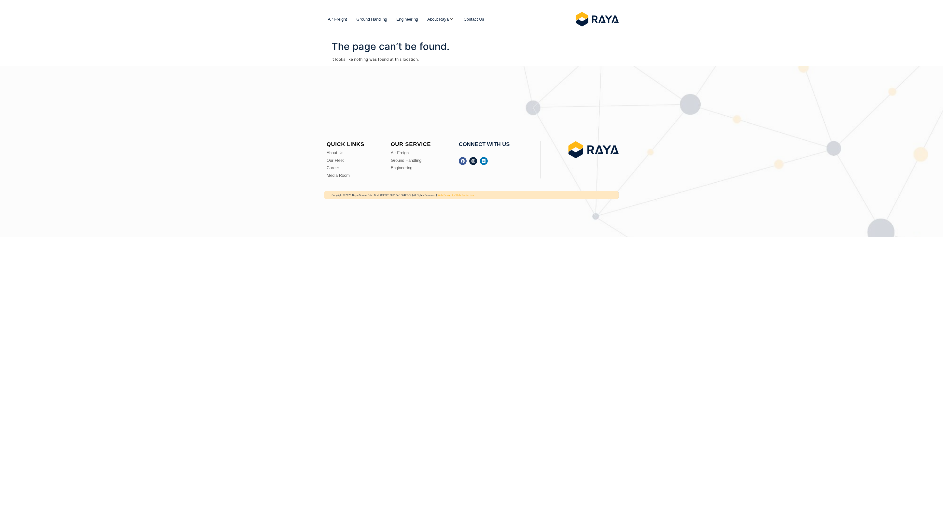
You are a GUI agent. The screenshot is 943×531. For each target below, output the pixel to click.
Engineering (407, 19)
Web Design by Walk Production (456, 195)
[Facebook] (463, 161)
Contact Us (474, 19)
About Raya (438, 19)
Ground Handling (371, 19)
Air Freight (337, 19)
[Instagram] (473, 161)
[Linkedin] (484, 161)
